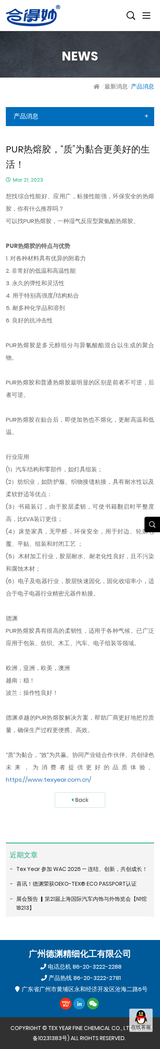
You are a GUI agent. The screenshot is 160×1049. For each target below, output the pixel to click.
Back (82, 800)
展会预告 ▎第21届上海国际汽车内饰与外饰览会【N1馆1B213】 (81, 903)
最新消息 (116, 86)
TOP (140, 1039)
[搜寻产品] (131, 15)
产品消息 (142, 86)
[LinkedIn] (79, 1003)
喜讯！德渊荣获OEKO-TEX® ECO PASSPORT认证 (76, 884)
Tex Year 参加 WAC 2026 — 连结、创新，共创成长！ (82, 869)
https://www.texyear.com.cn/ (48, 779)
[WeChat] (93, 1003)
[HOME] (97, 86)
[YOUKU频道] (65, 1003)
